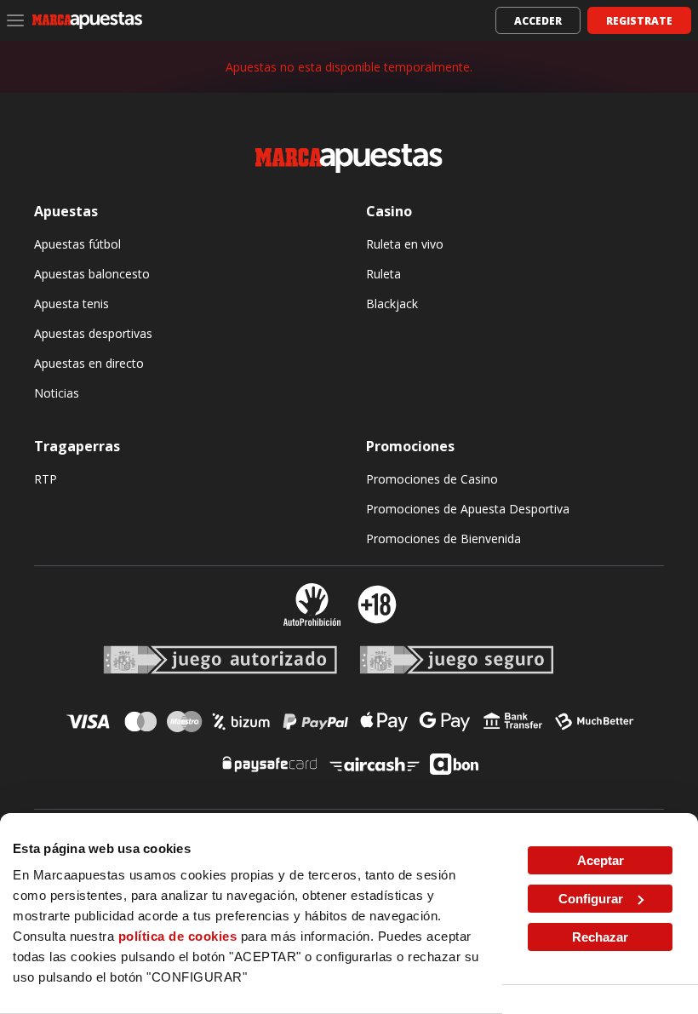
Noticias (56, 393)
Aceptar (600, 860)
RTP (45, 479)
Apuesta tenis (71, 303)
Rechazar (600, 937)
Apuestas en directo (89, 363)
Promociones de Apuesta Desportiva (467, 509)
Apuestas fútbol (77, 244)
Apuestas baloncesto (92, 274)
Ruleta (383, 274)
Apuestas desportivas (93, 333)
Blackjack (392, 303)
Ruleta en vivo (404, 244)
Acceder (538, 21)
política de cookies (177, 936)
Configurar (590, 898)
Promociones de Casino (432, 479)
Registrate (639, 21)
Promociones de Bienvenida (443, 538)
